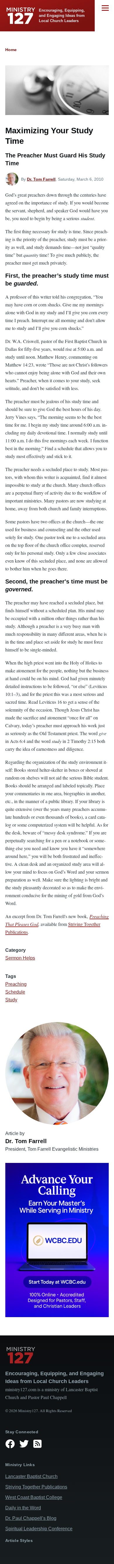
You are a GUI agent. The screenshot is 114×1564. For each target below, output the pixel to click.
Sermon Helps (20, 958)
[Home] (57, 1355)
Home (11, 49)
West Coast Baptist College (33, 1497)
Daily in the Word (23, 1507)
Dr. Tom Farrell (41, 179)
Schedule (15, 992)
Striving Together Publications (36, 1486)
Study (11, 999)
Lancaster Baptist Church (31, 1476)
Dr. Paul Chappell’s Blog (30, 1518)
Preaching (16, 984)
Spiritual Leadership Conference (38, 1528)
